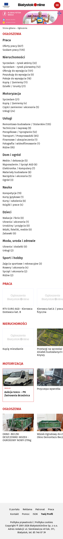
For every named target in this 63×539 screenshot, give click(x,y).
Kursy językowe (11, 197)
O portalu (14, 509)
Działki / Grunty (12, 86)
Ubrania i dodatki (13, 246)
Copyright (10, 525)
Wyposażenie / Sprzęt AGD (18, 164)
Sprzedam (9, 99)
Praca (51, 509)
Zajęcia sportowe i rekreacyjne (20, 263)
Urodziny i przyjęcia (14, 225)
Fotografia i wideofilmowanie (20, 143)
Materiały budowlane (15, 172)
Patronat (40, 509)
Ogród (6, 179)
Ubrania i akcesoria (14, 221)
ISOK (35, 514)
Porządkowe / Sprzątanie (17, 132)
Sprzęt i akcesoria (13, 271)
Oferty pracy (10, 46)
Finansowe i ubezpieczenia (18, 139)
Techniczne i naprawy (15, 128)
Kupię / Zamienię (13, 82)
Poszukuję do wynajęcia (16, 74)
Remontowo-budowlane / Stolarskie (24, 124)
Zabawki (7, 233)
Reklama (27, 509)
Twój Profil (47, 514)
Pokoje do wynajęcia (14, 78)
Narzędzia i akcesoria (15, 176)
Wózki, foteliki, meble (15, 229)
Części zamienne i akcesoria (19, 107)
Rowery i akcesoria (14, 267)
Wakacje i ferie (11, 217)
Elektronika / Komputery (17, 168)
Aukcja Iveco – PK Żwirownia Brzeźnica (17, 394)
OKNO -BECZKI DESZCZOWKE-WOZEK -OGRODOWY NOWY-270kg (17, 437)
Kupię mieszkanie (13, 348)
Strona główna (9, 28)
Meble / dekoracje (13, 160)
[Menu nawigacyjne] (57, 5)
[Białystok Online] (31, 5)
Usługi (6, 111)
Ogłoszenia (22, 28)
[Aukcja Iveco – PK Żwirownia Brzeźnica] (18, 377)
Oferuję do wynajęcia (15, 70)
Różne (6, 147)
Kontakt (14, 514)
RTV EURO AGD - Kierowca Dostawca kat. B (17, 310)
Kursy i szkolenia (12, 200)
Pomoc (26, 514)
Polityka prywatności (21, 522)
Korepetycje (10, 193)
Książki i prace (11, 204)
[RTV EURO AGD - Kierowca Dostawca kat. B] (18, 297)
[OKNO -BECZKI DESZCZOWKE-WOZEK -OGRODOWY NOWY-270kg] (18, 422)
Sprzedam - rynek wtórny (17, 63)
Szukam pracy (11, 49)
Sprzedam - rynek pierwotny (19, 66)
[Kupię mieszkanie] (18, 337)
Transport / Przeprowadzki (18, 135)
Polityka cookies (44, 522)
